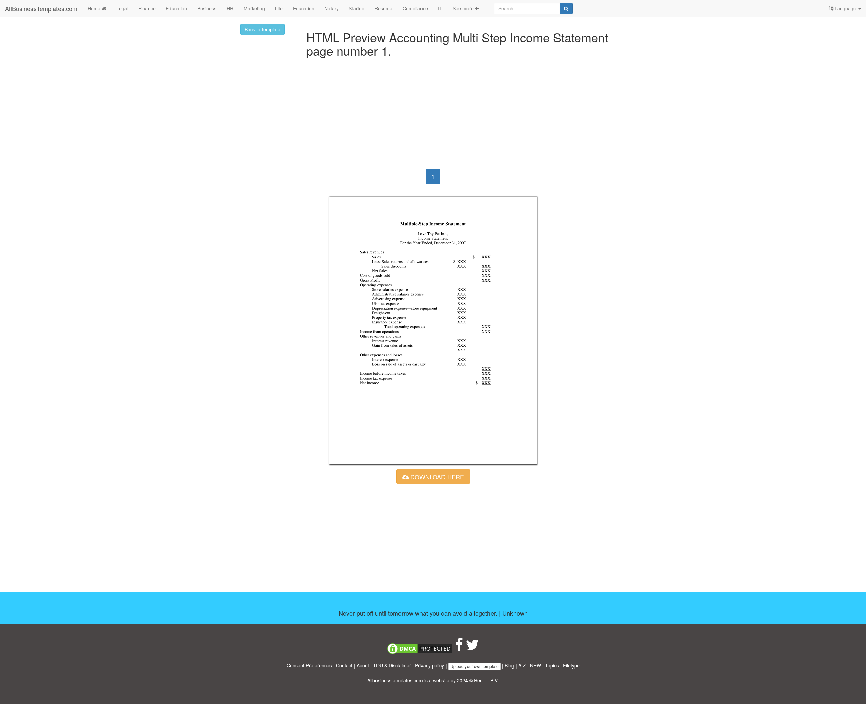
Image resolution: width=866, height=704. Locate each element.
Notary (331, 8)
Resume (383, 8)
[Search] (566, 8)
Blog (509, 665)
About (363, 665)
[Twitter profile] (472, 648)
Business (206, 8)
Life (279, 8)
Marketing (254, 8)
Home (95, 8)
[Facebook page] (459, 648)
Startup (356, 8)
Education (176, 8)
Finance (147, 8)
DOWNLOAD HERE (436, 476)
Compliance (415, 8)
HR (230, 8)
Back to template (262, 29)
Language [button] (845, 8)
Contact (344, 665)
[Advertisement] (433, 114)
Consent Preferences (309, 665)
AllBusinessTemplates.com (41, 8)
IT (440, 8)
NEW (535, 665)
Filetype (571, 665)
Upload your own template (474, 666)
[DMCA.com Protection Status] (420, 648)
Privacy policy (429, 665)
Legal (122, 8)
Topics (552, 665)
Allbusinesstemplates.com (395, 680)
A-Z (522, 665)
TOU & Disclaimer (392, 665)
